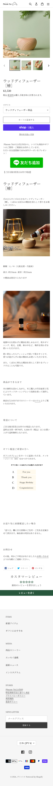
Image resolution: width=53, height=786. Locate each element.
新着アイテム (12, 623)
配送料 (11, 95)
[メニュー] (48, 4)
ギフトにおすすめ (14, 630)
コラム (38, 400)
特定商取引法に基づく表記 (17, 692)
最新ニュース (12, 664)
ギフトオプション (11, 455)
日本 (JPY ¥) (25, 743)
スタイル (6, 104)
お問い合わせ (43, 556)
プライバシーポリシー (15, 695)
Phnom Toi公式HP (14, 689)
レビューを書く (26, 592)
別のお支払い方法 (26, 134)
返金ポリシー (12, 701)
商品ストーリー (13, 650)
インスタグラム (13, 672)
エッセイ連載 (12, 657)
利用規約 (10, 698)
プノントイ (21, 776)
